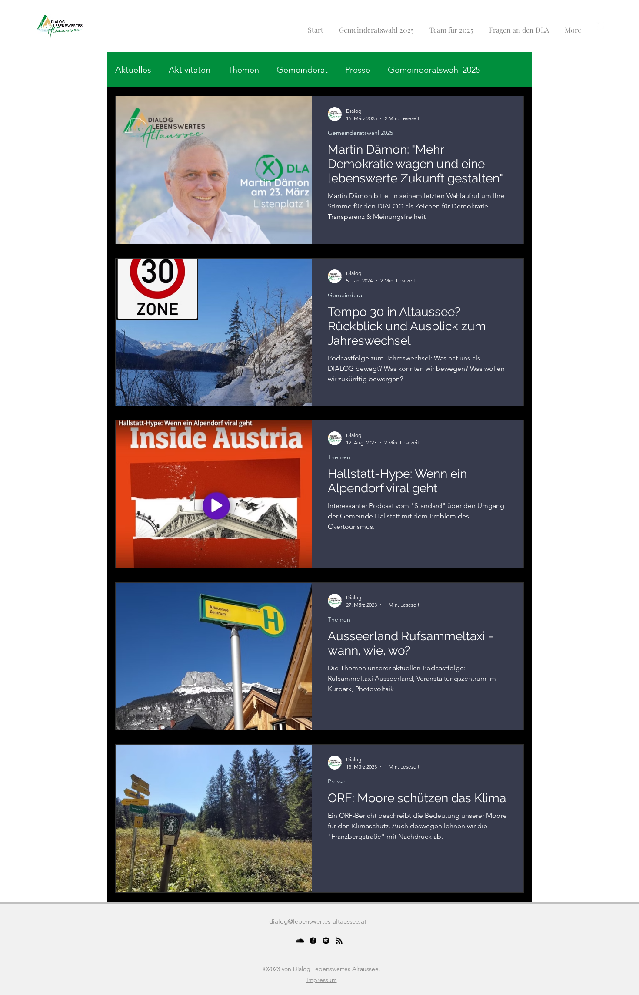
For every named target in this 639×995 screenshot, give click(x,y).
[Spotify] (326, 940)
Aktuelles (133, 69)
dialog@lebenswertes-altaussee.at (317, 921)
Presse (357, 69)
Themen (243, 69)
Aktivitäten (189, 69)
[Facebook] (313, 940)
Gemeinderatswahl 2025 (434, 69)
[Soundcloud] (300, 940)
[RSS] (339, 940)
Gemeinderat (302, 69)
